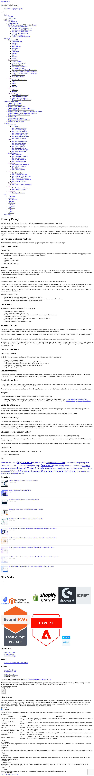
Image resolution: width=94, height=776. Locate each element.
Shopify (14, 50)
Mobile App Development (19, 66)
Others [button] (3, 767)
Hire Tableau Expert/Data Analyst (21, 184)
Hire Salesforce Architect (19, 181)
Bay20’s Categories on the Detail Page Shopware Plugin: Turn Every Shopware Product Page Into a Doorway (33, 528)
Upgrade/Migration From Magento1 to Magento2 (22, 113)
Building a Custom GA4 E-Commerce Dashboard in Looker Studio (23, 480)
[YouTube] (15, 4)
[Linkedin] (10, 4)
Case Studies (12, 18)
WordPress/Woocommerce (19, 80)
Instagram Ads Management (20, 31)
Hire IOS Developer (18, 168)
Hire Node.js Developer (19, 159)
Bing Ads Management (18, 35)
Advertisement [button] (5, 760)
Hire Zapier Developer (18, 193)
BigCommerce (12, 199)
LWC (80, 465)
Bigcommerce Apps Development (21, 100)
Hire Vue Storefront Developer (21, 188)
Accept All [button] (13, 686)
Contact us (7, 214)
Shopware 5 (36, 471)
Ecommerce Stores (9, 652)
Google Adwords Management (21, 36)
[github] (13, 4)
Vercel (88, 471)
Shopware (15, 43)
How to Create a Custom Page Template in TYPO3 (20, 490)
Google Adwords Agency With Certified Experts (22, 25)
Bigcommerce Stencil (39, 463)
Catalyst (3, 465)
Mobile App (11, 93)
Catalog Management (82, 463)
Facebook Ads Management (20, 33)
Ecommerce (12, 196)
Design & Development (19, 63)
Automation (11, 191)
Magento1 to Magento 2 (9, 468)
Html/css (76, 465)
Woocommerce (9, 473)
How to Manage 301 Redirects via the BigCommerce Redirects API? (24, 499)
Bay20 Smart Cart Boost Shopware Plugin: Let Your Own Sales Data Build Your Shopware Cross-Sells (31, 566)
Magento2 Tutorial (35, 468)
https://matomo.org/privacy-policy (77, 399)
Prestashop (11, 203)
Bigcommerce (16, 48)
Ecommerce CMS (13, 40)
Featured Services (13, 60)
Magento (11, 198)
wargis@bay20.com (10, 671)
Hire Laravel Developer (19, 158)
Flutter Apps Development (19, 96)
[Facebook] (8, 4)
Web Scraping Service (18, 68)
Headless (71, 465)
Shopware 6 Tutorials (65, 471)
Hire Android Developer (19, 166)
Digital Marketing (13, 23)
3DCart (14, 58)
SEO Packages (8, 20)
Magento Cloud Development (16, 106)
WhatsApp (15, 774)
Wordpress (11, 206)
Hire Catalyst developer (18, 189)
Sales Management (5, 471)
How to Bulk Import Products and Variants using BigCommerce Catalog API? (26, 518)
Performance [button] (4, 747)
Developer (23, 465)
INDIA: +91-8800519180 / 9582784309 (16, 663)
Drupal (14, 83)
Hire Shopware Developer (19, 131)
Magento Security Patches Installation (19, 120)
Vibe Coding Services (18, 76)
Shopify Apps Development (20, 98)
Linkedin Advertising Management (22, 30)
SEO (11, 471)
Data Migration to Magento (16, 118)
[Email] (4, 4)
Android (12, 462)
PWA (9, 186)
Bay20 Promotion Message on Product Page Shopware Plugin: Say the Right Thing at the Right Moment (31, 547)
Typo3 (14, 81)
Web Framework (13, 153)
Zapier (10, 211)
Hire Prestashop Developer (19, 135)
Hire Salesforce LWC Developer (21, 176)
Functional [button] (4, 740)
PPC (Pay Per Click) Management (18, 26)
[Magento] (7, 4)
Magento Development (11, 101)
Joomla (14, 85)
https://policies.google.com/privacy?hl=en (78, 401)
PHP (71, 468)
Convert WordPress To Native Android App (24, 73)
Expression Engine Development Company (24, 71)
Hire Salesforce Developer (19, 174)
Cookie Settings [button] (5, 686)
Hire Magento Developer (19, 130)
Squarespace (15, 51)
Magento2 (22, 468)
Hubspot (14, 91)
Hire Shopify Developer (19, 138)
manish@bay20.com (10, 670)
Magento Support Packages (16, 121)
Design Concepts (9, 654)
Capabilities (7, 38)
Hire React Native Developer (20, 164)
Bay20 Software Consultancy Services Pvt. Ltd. (37, 679)
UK (82, 471)
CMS (9, 78)
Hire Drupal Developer (18, 145)
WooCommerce (16, 46)
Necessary (6, 709)
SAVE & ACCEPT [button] (6, 773)
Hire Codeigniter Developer (20, 156)
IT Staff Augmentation (18, 75)
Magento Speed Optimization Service (19, 115)
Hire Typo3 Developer (18, 146)
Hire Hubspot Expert (18, 173)
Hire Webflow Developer (19, 151)
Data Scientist (12, 183)
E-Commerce (12, 125)
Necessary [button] (4, 707)
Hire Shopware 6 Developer (20, 133)
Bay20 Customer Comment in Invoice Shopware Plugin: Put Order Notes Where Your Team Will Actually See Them (34, 556)
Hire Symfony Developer (19, 161)
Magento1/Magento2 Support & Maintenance (21, 110)
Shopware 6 (48, 470)
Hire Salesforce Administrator (20, 178)
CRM (9, 88)
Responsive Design (17, 65)
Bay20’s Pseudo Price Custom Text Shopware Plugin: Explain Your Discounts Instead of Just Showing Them (33, 537)
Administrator (5, 463)
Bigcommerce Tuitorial (55, 462)
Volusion (14, 56)
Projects (6, 15)
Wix (13, 55)
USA (84, 471)
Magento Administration (54, 468)
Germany (66, 465)
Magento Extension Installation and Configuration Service (25, 111)
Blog (5, 194)
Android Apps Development (20, 95)
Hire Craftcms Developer (19, 148)
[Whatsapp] (2, 4)
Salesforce (15, 90)
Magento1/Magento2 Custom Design (19, 108)
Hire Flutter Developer (18, 169)
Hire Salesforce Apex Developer (21, 179)
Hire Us (6, 123)
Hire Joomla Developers (19, 143)
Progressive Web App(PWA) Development (24, 70)
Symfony (14, 53)
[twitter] (12, 4)
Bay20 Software (5, 1)
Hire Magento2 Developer (19, 128)
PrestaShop (15, 45)
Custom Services (16, 61)
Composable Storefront (15, 465)
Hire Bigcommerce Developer (20, 136)
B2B (15, 462)
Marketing (67, 468)
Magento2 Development (15, 105)
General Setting (58, 466)
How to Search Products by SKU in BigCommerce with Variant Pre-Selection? (26, 509)
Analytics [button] (3, 754)
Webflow (14, 86)
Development (30, 466)
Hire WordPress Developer (19, 141)
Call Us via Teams (6, 774)
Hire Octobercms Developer (20, 149)
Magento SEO (12, 116)
